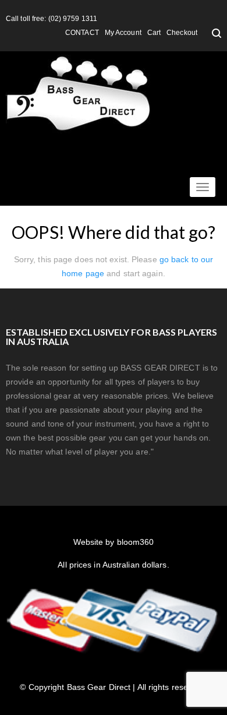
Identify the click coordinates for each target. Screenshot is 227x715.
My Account (123, 33)
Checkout (181, 33)
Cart (154, 33)
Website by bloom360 (113, 542)
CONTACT (82, 33)
